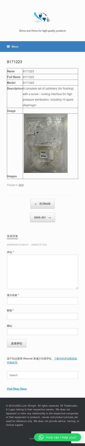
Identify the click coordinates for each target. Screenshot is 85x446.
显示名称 (13, 295)
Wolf (21, 185)
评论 (10, 252)
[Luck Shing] (42, 16)
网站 (9, 326)
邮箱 (10, 310)
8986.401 (42, 217)
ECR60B (42, 204)
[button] (57, 437)
